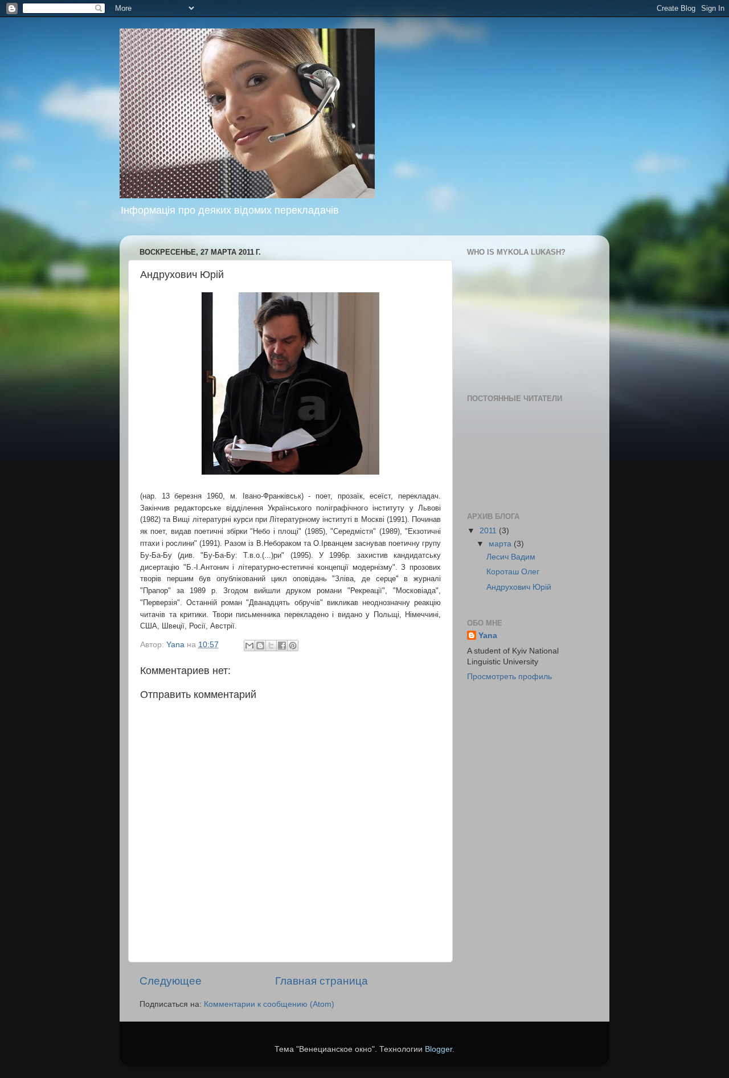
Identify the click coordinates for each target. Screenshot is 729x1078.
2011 (489, 530)
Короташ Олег (512, 571)
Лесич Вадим (510, 557)
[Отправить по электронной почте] (249, 645)
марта (501, 544)
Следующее (171, 981)
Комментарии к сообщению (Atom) (269, 1004)
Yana (487, 635)
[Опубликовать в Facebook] (282, 645)
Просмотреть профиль (509, 676)
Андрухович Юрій (518, 587)
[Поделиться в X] (271, 645)
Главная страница (321, 981)
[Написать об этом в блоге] (260, 645)
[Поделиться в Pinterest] (292, 645)
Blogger (438, 1049)
